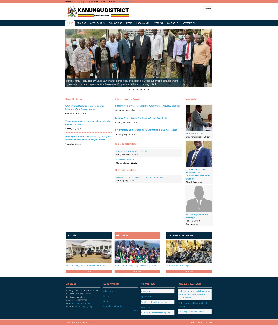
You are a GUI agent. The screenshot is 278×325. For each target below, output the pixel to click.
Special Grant (147, 296)
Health (106, 301)
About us (81, 23)
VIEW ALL (89, 271)
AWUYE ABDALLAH (194, 133)
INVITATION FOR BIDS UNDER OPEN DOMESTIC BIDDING (140, 177)
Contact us (172, 23)
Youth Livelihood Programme (154, 302)
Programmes (142, 23)
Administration (109, 291)
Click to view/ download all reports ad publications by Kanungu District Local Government (194, 294)
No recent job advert (125, 159)
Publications (115, 23)
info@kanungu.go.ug (123, 1)
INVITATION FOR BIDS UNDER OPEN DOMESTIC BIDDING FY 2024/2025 (146, 130)
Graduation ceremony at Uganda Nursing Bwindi (135, 265)
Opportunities (97, 23)
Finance (106, 296)
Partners (158, 23)
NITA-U (210, 322)
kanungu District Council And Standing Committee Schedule (141, 118)
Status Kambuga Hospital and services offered (86, 265)
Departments (188, 23)
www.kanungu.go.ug (83, 306)
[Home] (97, 11)
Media (129, 23)
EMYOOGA (145, 307)
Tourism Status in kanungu (178, 265)
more (135, 310)
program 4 (145, 291)
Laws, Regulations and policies (191, 311)
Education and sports (112, 306)
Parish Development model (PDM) (156, 312)
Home (70, 23)
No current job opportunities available (132, 151)
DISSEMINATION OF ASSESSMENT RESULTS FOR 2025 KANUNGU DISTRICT (147, 106)
